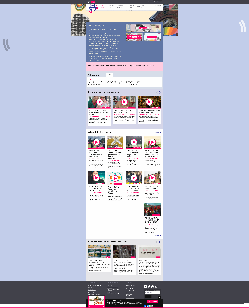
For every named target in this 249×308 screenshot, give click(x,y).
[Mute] (103, 306)
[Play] (90, 306)
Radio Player (103, 6)
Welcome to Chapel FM (94, 285)
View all (157, 132)
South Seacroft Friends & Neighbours (112, 287)
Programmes (109, 10)
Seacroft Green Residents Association (113, 290)
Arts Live (109, 292)
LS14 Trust (109, 285)
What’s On (111, 6)
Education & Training (120, 6)
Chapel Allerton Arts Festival (113, 293)
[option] (96, 82)
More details (124, 304)
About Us (132, 6)
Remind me (107, 116)
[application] (96, 306)
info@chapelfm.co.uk (130, 285)
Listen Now (99, 102)
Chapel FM (94, 1)
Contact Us (143, 6)
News (138, 6)
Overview (103, 10)
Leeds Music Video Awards (143, 10)
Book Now (158, 2)
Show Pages (116, 10)
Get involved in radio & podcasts (128, 10)
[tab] (109, 75)
